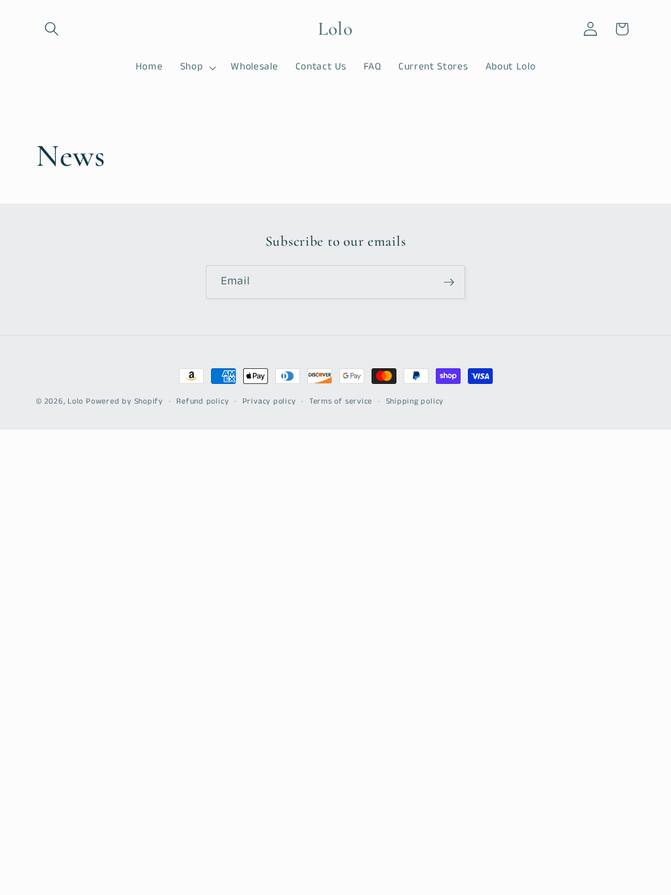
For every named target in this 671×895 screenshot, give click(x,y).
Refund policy (202, 401)
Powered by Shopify (124, 401)
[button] (51, 29)
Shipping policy (415, 401)
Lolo (76, 401)
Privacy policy (269, 401)
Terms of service (340, 401)
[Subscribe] (449, 282)
